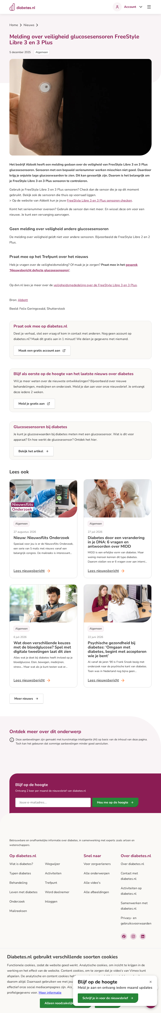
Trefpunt (51, 883)
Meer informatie (50, 992)
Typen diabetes (20, 873)
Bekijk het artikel (30, 451)
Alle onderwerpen (97, 873)
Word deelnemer (57, 892)
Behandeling (18, 883)
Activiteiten (53, 873)
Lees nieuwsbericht (32, 571)
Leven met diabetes (23, 892)
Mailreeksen (18, 911)
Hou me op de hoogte (112, 802)
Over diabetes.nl (132, 864)
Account (130, 7)
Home (13, 25)
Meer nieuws (23, 698)
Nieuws (29, 25)
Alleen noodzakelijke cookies (66, 1003)
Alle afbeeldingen (96, 892)
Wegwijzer (52, 864)
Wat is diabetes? (21, 864)
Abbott (23, 300)
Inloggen (51, 901)
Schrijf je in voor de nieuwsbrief (105, 998)
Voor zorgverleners (97, 864)
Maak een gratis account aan (39, 350)
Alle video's (92, 883)
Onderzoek (17, 901)
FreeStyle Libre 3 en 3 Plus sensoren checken (99, 200)
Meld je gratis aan (31, 404)
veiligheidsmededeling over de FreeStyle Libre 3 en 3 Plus (95, 285)
